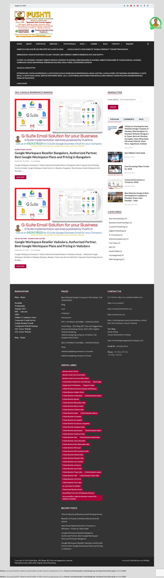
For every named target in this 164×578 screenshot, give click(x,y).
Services (53, 44)
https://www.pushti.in (116, 303)
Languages (22, 83)
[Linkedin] (127, 6)
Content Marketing (117, 226)
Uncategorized (115, 255)
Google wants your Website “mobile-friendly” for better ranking (97, 49)
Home (19, 44)
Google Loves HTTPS (26, 68)
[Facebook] (124, 6)
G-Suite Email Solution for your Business (76, 382)
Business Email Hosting (23, 149)
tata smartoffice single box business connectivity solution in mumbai (79, 497)
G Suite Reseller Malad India (90, 437)
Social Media (114, 251)
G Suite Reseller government (72, 430)
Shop (63, 347)
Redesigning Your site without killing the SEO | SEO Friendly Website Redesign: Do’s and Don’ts (60, 55)
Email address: (113, 99)
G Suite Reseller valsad (93, 472)
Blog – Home (20, 297)
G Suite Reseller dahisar (89, 413)
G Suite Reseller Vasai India (89, 476)
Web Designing (115, 259)
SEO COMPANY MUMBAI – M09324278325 (80, 342)
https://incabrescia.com (116, 315)
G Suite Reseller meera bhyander (73, 441)
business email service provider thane (75, 378)
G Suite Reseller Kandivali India (73, 434)
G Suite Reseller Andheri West (73, 392)
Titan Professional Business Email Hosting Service (81, 514)
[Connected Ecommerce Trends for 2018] (115, 180)
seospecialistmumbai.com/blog (119, 335)
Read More (19, 176)
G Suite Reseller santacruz (71, 465)
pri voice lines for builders (71, 486)
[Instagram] (141, 6)
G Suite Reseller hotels (93, 430)
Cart (63, 309)
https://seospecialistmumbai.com (120, 309)
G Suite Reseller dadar (70, 413)
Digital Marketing (116, 231)
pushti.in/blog (113, 332)
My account (66, 317)
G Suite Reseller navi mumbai (72, 462)
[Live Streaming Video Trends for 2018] (115, 166)
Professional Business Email (72, 489)
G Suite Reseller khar (69, 437)
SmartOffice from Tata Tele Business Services (78, 493)
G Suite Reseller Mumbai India (73, 458)
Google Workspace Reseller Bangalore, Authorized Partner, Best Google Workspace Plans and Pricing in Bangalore (56, 155)
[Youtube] (131, 6)
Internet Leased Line (117, 239)
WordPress (135, 560)
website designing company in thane (76, 355)
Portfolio (41, 44)
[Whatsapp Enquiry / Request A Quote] (156, 29)
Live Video (113, 243)
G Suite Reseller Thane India (72, 472)
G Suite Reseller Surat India (72, 469)
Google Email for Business (71, 385)
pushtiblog (36, 161)
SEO (111, 247)
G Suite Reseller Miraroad (71, 448)
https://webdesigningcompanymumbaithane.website (127, 320)
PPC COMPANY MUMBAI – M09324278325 (80, 322)
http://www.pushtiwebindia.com (130, 297)
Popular (114, 119)
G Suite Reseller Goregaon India (73, 427)
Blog (105, 44)
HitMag (146, 560)
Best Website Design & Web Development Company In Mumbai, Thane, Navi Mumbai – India (137, 197)
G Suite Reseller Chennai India (73, 410)
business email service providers (73, 375)
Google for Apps (88, 385)
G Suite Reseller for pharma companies (76, 423)
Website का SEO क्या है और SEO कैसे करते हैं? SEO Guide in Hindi (40, 49)
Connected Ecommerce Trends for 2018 (135, 181)
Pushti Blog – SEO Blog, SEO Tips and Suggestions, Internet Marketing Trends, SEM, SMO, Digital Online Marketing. (82, 329)
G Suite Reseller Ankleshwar (72, 396)
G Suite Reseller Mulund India (72, 455)
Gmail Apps (97, 382)
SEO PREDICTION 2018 (135, 153)
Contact (116, 44)
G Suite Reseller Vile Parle (71, 479)
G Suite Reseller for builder (71, 417)
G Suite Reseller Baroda (70, 399)
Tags (141, 119)
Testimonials (69, 44)
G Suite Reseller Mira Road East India (75, 451)
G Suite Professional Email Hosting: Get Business (79, 389)
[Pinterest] (137, 6)
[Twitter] (134, 6)
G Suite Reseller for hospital (72, 420)
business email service (70, 371)
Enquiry (129, 44)
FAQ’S (82, 44)
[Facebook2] (144, 6)
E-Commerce (114, 235)
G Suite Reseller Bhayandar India (73, 403)
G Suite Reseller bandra (93, 396)
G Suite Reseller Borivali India (72, 406)
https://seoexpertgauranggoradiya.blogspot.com (125, 340)
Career (94, 44)
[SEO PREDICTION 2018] (115, 153)
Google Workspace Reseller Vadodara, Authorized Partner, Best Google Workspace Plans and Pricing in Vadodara (56, 244)
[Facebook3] (147, 6)
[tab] (114, 119)
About (29, 44)
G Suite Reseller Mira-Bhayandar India (75, 444)
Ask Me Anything (21, 238)
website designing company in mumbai (77, 351)
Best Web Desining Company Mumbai (122, 323)
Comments (129, 119)
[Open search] (148, 44)
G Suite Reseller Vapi (69, 476)
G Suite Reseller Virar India (72, 482)
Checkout (65, 313)
